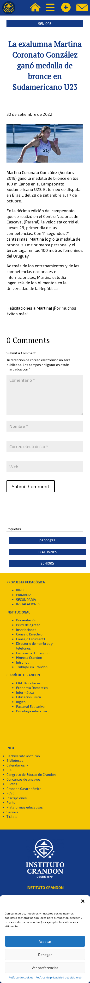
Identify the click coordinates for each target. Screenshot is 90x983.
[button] (82, 901)
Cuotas (11, 784)
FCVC (10, 793)
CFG (9, 770)
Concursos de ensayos (23, 779)
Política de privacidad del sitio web (59, 977)
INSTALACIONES (28, 604)
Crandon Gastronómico (24, 789)
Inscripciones (26, 630)
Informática (25, 692)
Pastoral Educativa (30, 706)
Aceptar (45, 941)
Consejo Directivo (29, 634)
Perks (10, 802)
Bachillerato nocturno (23, 756)
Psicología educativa (31, 711)
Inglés (20, 702)
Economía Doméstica (32, 688)
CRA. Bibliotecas (28, 683)
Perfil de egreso (28, 625)
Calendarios (15, 765)
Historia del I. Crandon (32, 653)
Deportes (47, 541)
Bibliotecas (14, 760)
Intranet (22, 662)
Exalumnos (47, 552)
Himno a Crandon (29, 657)
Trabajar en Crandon (32, 667)
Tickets (11, 816)
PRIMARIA (23, 595)
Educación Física (28, 697)
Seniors (45, 23)
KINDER (22, 590)
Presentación (26, 620)
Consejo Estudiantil (30, 639)
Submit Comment (30, 486)
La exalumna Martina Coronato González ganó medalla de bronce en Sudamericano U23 (45, 65)
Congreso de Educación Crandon (31, 774)
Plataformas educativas (24, 807)
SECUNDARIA (26, 599)
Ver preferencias (45, 968)
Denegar (45, 954)
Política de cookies (21, 977)
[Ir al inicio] (8, 7)
